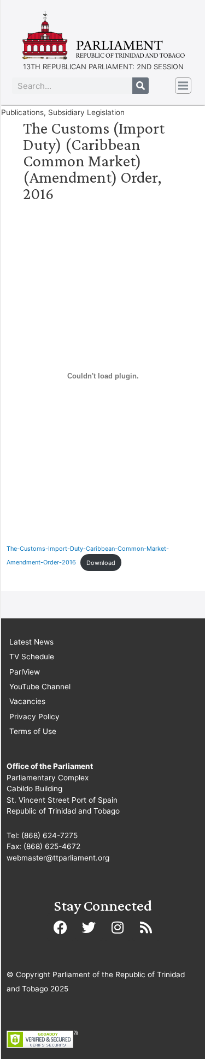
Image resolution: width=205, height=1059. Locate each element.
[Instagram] (117, 927)
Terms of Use (32, 731)
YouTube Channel (40, 686)
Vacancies (27, 701)
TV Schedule (31, 656)
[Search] (140, 85)
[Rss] (146, 927)
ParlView (24, 671)
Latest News (31, 641)
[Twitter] (89, 927)
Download (100, 563)
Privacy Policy (34, 716)
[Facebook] (60, 927)
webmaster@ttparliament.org (58, 857)
